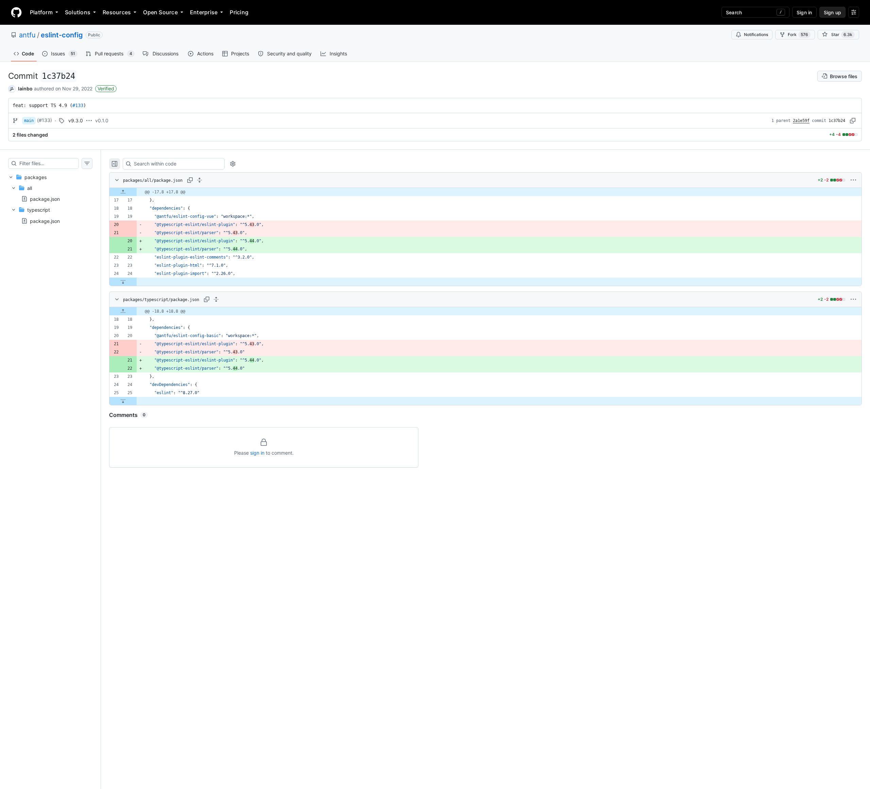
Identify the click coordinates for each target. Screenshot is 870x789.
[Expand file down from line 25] (123, 401)
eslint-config (62, 35)
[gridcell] (485, 192)
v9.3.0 (75, 120)
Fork (798, 34)
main (29, 120)
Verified (106, 88)
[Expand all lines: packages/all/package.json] (199, 180)
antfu (27, 35)
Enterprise (204, 12)
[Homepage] (16, 12)
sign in (257, 453)
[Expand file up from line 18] (123, 311)
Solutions (77, 12)
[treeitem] (50, 199)
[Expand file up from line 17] (123, 192)
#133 (77, 105)
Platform (41, 12)
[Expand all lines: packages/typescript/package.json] (216, 299)
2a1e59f (801, 120)
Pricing (239, 12)
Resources (117, 12)
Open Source (160, 12)
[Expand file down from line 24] (123, 282)
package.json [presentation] (45, 199)
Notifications (756, 34)
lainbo (25, 88)
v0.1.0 (101, 120)
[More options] (853, 180)
